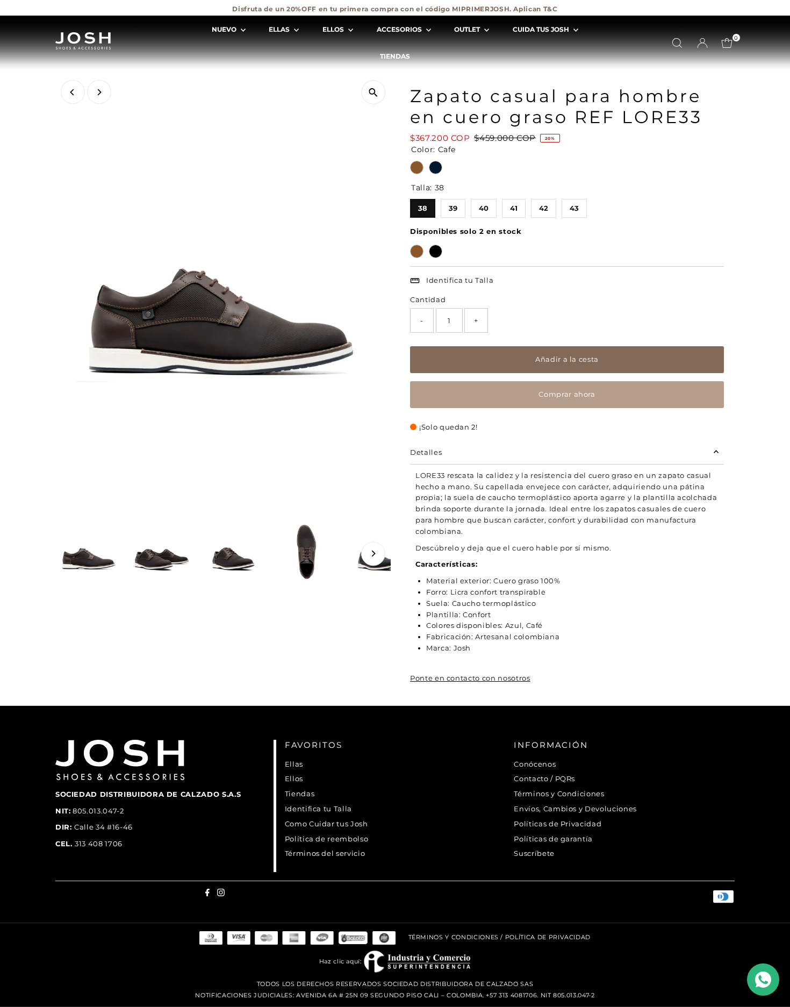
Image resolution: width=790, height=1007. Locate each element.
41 (514, 205)
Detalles (426, 452)
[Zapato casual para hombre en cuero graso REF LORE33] (416, 251)
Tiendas (300, 793)
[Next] (99, 92)
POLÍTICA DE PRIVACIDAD (548, 937)
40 (484, 205)
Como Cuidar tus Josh (326, 823)
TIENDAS (395, 56)
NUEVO (225, 29)
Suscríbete (534, 853)
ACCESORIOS (400, 29)
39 (452, 205)
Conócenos (535, 764)
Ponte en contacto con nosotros (470, 678)
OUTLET (468, 29)
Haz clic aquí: (341, 961)
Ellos (294, 778)
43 (574, 205)
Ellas (294, 764)
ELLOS (334, 29)
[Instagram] (65, 13)
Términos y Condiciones (559, 793)
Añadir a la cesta (567, 359)
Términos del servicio (325, 853)
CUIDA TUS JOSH (542, 29)
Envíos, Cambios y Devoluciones (575, 808)
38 (422, 205)
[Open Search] (677, 43)
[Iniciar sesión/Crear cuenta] (702, 43)
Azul (435, 167)
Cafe (416, 167)
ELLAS (280, 29)
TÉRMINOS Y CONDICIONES (453, 937)
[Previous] (73, 92)
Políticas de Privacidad (557, 823)
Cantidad (428, 299)
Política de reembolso (327, 838)
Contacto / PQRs (544, 778)
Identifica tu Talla (459, 280)
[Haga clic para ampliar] (373, 92)
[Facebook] (58, 13)
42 (543, 205)
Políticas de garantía (553, 838)
